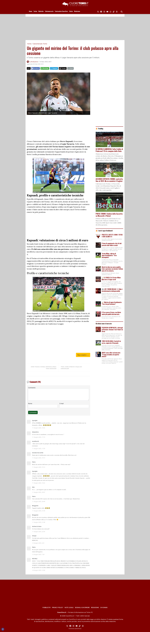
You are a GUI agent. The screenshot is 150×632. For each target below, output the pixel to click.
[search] (121, 11)
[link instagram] (104, 11)
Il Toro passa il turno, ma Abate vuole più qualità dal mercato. (111, 313)
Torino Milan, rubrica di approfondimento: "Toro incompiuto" (109, 255)
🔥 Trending (99, 128)
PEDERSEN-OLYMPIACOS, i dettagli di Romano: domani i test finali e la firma (112, 329)
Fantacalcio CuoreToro (61, 11)
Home (30, 11)
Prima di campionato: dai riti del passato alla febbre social (111, 244)
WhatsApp (45, 68)
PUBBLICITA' (47, 607)
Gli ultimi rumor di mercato (104, 323)
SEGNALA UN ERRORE (82, 607)
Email (71, 68)
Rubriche (41, 11)
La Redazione (33, 62)
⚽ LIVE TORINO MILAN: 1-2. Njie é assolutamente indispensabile (112, 290)
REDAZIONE (95, 607)
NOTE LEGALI (69, 607)
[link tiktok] (113, 11)
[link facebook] (101, 11)
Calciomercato (49, 11)
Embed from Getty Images (39, 157)
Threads (63, 68)
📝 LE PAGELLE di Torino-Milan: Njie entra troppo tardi (111, 278)
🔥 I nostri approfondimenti (104, 230)
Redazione (77, 11)
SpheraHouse (78, 628)
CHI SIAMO (103, 607)
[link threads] (116, 11)
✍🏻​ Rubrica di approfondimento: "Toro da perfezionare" (112, 303)
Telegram (54, 68)
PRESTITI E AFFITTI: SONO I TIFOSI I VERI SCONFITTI (112, 236)
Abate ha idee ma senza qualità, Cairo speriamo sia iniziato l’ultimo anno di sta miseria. (112, 269)
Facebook (36, 68)
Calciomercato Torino (40, 44)
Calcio (71, 11)
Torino (35, 11)
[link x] (98, 11)
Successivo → (83, 355)
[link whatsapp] (110, 11)
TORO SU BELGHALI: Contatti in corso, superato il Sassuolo (111, 342)
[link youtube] (107, 11)
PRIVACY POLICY (57, 607)
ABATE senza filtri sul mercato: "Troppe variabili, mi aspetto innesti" (111, 355)
